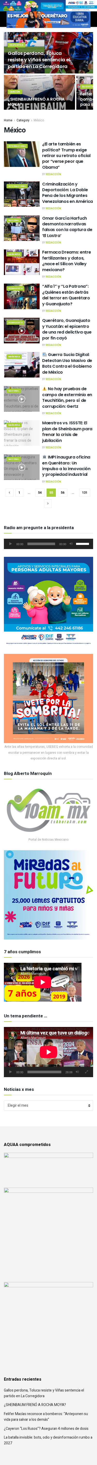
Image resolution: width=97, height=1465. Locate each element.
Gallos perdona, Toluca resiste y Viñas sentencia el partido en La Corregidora (39, 59)
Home (8, 120)
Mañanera (14, 254)
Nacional (13, 220)
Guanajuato (15, 288)
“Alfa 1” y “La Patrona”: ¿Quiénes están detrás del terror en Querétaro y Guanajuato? (66, 295)
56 (62, 492)
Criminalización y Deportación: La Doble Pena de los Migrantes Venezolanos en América (67, 192)
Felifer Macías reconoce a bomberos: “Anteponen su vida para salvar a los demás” (46, 1416)
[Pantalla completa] (86, 1072)
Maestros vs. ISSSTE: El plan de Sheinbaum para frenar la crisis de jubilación (67, 431)
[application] (48, 544)
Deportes (17, 45)
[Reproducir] (10, 543)
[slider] (83, 543)
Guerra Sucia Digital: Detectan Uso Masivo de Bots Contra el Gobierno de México (67, 363)
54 (40, 492)
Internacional (17, 146)
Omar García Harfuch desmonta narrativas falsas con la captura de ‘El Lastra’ (67, 227)
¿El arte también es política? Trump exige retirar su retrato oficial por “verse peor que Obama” (66, 155)
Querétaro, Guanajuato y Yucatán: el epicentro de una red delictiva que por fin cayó (66, 329)
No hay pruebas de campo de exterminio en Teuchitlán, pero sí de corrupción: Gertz (67, 397)
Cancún (15, 92)
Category (23, 120)
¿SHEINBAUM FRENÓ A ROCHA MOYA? (36, 102)
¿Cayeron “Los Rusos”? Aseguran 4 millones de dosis (46, 1428)
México (39, 120)
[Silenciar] (71, 543)
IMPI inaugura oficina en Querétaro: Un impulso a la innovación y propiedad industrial (66, 465)
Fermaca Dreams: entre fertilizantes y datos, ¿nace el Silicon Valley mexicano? (66, 260)
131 (84, 492)
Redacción (53, 174)
